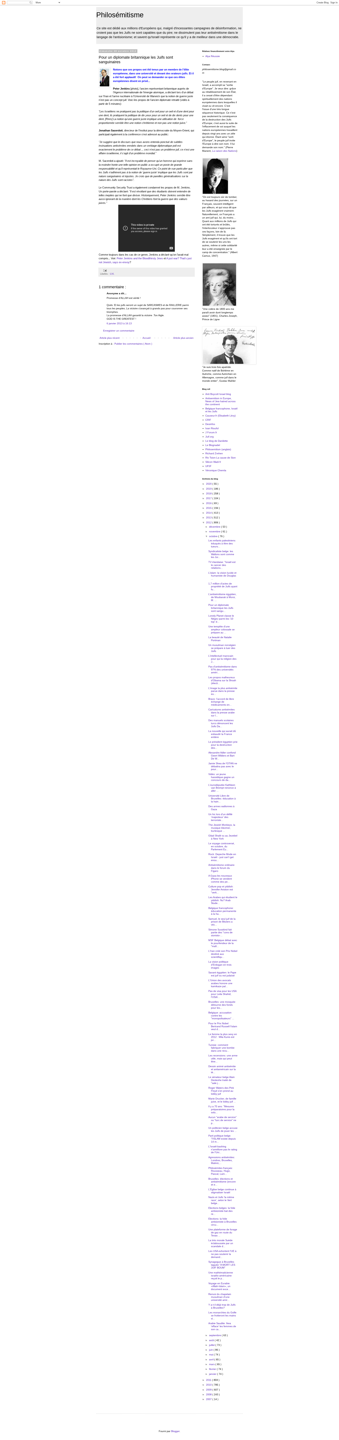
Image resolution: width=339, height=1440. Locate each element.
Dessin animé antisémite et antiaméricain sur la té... (222, 1069)
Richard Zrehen (214, 453)
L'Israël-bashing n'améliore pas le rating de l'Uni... (222, 1149)
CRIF (208, 419)
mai (211, 1354)
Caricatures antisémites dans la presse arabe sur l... (221, 712)
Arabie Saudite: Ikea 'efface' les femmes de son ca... (222, 1326)
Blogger (175, 1431)
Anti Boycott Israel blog (218, 394)
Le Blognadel (212, 445)
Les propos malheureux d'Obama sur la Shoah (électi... (222, 680)
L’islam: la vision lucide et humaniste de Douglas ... (222, 575)
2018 (209, 493)
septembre (215, 1335)
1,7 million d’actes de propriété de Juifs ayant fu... (222, 586)
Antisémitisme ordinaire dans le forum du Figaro (221, 868)
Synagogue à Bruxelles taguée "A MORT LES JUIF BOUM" (221, 1264)
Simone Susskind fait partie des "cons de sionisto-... (220, 932)
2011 (209, 1380)
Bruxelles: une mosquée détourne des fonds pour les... (221, 1004)
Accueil (146, 337)
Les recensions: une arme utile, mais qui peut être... (222, 1058)
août (212, 1340)
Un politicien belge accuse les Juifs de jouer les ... (222, 1129)
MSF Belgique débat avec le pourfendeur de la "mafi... (222, 943)
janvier (213, 1374)
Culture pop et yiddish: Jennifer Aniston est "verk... (220, 889)
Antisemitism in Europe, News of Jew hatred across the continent (220, 401)
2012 (209, 522)
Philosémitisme (120, 15)
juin (211, 1349)
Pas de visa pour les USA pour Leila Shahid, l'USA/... (222, 994)
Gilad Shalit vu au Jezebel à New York (222, 837)
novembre (215, 531)
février (213, 1369)
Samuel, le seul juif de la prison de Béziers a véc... (222, 921)
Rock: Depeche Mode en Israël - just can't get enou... (222, 857)
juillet (212, 1345)
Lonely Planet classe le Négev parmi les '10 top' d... (221, 618)
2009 (209, 1389)
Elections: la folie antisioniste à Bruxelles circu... (222, 1221)
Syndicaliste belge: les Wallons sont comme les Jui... (221, 554)
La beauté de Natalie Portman (220, 639)
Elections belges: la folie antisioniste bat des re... (221, 1211)
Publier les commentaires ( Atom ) (133, 343)
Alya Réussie (212, 56)
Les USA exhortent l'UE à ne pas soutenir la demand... (222, 1254)
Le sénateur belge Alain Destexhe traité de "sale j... (221, 1080)
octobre (213, 536)
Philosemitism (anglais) (218, 449)
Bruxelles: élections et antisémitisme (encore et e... (222, 1181)
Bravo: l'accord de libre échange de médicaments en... (221, 701)
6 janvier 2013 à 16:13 (119, 323)
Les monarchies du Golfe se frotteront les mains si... (222, 1315)
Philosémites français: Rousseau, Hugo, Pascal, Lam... (220, 1171)
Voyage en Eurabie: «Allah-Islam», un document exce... (219, 1286)
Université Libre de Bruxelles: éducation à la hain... (222, 798)
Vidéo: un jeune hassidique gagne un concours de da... (221, 777)
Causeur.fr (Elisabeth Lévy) (220, 415)
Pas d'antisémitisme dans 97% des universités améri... (222, 669)
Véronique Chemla (215, 470)
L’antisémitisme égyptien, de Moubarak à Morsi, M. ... (222, 597)
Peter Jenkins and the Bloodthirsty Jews (140, 258)
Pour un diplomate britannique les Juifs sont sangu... (220, 608)
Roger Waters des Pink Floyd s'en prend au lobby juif (221, 1090)
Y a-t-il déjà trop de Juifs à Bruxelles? (222, 1306)
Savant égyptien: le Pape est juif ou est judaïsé (222, 974)
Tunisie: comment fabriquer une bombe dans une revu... (221, 1047)
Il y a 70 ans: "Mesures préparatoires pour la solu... (221, 1109)
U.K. (112, 274)
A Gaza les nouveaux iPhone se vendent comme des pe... (220, 878)
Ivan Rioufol (212, 428)
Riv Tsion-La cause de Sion (220, 457)
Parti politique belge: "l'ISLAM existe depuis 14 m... (222, 1138)
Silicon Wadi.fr (213, 461)
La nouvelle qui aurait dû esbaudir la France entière (222, 734)
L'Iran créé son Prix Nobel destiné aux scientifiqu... (222, 954)
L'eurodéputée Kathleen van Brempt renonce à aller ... (222, 787)
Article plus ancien (183, 337)
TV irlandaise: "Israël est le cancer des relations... (222, 565)
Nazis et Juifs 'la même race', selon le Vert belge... (221, 1200)
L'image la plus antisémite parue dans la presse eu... (222, 691)
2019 (209, 488)
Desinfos (210, 424)
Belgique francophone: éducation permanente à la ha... (222, 911)
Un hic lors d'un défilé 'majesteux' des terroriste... (220, 817)
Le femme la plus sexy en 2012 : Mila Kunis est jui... (222, 1037)
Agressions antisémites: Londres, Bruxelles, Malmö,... (221, 1160)
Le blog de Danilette (216, 440)
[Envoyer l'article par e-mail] (104, 270)
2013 (209, 517)
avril (211, 1359)
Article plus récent (110, 337)
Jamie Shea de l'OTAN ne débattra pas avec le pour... (222, 766)
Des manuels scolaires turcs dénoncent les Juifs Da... (221, 723)
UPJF (208, 466)
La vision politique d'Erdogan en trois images (219, 964)
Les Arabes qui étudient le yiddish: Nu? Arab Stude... (222, 900)
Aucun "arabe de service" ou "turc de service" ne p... (222, 1120)
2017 (209, 498)
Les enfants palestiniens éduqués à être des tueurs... (221, 543)
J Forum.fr (211, 432)
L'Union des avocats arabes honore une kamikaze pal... (220, 983)
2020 (209, 483)
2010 (209, 1384)
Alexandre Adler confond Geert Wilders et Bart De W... (222, 755)
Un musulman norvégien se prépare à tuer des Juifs (222, 648)
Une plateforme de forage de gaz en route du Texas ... (222, 1232)
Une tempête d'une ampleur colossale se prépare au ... (221, 629)
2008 (209, 1394)
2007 (209, 1399)
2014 (209, 512)
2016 (209, 503)
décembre (215, 526)
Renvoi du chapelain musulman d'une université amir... (219, 1297)
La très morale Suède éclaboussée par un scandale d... (220, 1243)
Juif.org (209, 436)
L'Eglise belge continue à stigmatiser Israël (222, 1191)
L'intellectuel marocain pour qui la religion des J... (222, 658)
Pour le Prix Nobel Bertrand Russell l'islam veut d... (222, 1026)
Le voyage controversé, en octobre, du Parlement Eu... (221, 846)
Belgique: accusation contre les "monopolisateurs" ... (221, 1015)
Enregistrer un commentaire (118, 330)
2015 (209, 508)
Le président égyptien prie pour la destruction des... (222, 744)
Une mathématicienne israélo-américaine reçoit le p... (220, 1275)
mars (212, 1364)
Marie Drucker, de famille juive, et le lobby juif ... (222, 1100)
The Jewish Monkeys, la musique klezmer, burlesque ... (221, 827)
